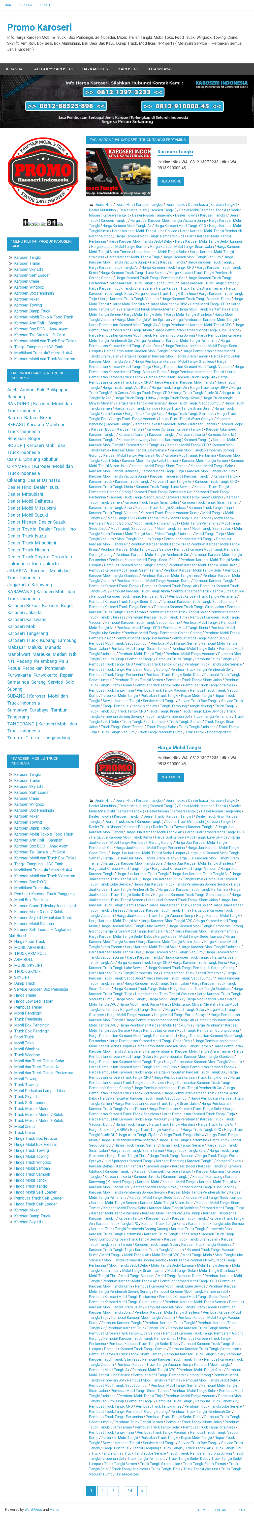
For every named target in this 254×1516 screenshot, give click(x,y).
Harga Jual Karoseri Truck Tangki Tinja (158, 910)
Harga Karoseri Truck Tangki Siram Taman (189, 288)
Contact (26, 5)
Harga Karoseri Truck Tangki (210, 262)
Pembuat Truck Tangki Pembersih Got (201, 669)
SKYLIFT (22, 977)
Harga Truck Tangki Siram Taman (137, 1151)
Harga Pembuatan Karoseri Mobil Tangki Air (123, 325)
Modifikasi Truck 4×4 (32, 888)
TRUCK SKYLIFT (28, 971)
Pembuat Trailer (28, 1007)
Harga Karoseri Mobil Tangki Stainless (211, 947)
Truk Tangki (195, 732)
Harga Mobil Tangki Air (129, 304)
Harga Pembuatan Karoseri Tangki (197, 372)
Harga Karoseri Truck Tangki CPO (168, 267)
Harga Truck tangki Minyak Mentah (128, 1140)
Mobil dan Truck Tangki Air (37, 1067)
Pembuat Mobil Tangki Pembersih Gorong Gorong (163, 633)
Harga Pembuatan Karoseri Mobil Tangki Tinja (125, 1062)
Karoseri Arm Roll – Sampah (38, 323)
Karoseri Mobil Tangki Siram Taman (159, 466)
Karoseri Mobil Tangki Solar (211, 466)
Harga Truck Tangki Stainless (191, 414)
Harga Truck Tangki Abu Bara (126, 388)
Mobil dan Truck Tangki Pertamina (43, 1072)
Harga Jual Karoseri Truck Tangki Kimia (172, 879)
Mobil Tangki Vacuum (138, 1276)
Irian (36, 564)
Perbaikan (32, 668)
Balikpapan (57, 390)
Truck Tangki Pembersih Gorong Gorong (200, 1453)
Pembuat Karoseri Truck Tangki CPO (136, 1328)
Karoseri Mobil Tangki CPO (188, 445)
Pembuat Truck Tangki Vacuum (162, 690)
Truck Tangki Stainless (197, 727)
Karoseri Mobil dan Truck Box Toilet (45, 341)
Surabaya (39, 710)
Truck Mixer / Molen (31, 1108)
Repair (66, 675)
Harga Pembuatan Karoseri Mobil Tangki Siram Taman (165, 356)
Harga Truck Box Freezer (35, 1138)
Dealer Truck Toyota (28, 557)
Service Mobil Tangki (159, 701)
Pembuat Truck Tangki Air (216, 659)
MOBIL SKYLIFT (28, 965)
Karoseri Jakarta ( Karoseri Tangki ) (162, 1177)
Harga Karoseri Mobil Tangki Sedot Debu (140, 241)
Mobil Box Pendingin (31, 899)
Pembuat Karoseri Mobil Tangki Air (130, 1281)
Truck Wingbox (27, 1055)
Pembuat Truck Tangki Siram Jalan (194, 680)
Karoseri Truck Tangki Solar (110, 508)
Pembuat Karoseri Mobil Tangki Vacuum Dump (153, 581)
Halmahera (18, 564)
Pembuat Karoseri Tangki (213, 581)
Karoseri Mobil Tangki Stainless (114, 471)
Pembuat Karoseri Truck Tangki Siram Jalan (189, 607)
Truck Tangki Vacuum (117, 732)
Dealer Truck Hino (57, 529)
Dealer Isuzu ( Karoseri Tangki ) (212, 205)
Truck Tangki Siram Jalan (160, 1464)
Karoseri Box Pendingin (34, 293)
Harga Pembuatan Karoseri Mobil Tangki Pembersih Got (133, 1036)
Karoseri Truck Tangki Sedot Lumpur (194, 497)
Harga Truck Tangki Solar (145, 414)
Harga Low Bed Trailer (33, 1001)
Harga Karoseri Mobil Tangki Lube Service (144, 231)
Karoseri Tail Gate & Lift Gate (39, 335)
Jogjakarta (18, 584)
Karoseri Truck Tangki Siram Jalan (152, 502)
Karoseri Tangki (175, 152)
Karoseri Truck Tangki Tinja (210, 508)
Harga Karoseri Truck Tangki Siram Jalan (121, 288)
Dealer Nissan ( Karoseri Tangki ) (172, 811)
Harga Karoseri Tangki (167, 262)
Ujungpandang (55, 738)
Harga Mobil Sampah (32, 1168)
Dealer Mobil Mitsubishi (31, 508)
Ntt (10, 661)
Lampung (67, 640)
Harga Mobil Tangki (179, 748)
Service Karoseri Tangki (121, 701)
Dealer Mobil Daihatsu (30, 501)
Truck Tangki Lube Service (202, 711)
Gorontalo (62, 557)
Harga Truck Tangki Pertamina (140, 403)
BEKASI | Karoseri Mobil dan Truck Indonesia (36, 428)
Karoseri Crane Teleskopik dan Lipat (45, 905)
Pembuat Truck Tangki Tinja (111, 690)
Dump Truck (24, 983)
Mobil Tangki (212, 513)
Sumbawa (17, 710)
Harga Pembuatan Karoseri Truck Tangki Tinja (198, 1114)
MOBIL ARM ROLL (30, 947)
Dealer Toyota (21, 529)
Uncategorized (219, 732)
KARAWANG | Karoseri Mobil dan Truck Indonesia (41, 595)
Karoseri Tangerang (27, 633)
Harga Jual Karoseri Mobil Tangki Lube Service (191, 837)
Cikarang (16, 480)
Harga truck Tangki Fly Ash (138, 1135)
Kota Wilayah (160, 69)
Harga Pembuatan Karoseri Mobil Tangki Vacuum (193, 367)
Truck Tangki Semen (185, 722)
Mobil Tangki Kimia (152, 518)
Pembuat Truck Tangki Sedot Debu (173, 675)
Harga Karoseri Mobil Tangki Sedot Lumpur (208, 241)
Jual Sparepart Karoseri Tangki (128, 1161)
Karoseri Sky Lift (28, 269)
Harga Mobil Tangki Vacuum (129, 1015)
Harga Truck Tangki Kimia (179, 398)
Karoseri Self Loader (32, 275)
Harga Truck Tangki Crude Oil (196, 393)
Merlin (54, 1510)
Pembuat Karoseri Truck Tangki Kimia (140, 591)
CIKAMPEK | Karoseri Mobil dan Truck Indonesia (40, 470)
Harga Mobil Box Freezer (35, 1144)
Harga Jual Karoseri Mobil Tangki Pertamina (150, 848)
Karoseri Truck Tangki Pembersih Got (163, 492)
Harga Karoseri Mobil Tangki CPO (180, 226)
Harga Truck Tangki (131, 1124)
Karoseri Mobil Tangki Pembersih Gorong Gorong (127, 1192)
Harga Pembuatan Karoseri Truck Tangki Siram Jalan (157, 1104)
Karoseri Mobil (224, 440)
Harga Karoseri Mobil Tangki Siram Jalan (182, 247)
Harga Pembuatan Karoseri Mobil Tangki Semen (142, 351)
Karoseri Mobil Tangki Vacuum (211, 471)
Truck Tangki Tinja (165, 1469)
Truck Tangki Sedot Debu (188, 1459)
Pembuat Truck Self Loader (38, 1198)
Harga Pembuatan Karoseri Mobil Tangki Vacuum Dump (133, 1067)
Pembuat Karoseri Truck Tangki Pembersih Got (128, 596)
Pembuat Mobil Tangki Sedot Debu (199, 638)
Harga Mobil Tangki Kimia (139, 1004)
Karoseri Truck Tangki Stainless (160, 508)
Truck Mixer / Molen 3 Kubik (38, 1120)
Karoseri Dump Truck (32, 311)
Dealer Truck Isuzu (26, 536)
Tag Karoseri (95, 69)
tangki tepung (201, 706)
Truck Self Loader (30, 1102)
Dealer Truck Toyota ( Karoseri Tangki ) (184, 827)
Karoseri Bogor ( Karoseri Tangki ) (117, 429)
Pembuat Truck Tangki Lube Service (213, 664)
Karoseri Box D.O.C (30, 882)
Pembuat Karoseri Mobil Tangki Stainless (167, 1312)
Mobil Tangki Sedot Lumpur (132, 529)
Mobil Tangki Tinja (209, 534)
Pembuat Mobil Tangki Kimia (185, 628)
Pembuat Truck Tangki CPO (111, 664)
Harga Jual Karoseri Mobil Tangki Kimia (121, 837)
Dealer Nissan (21, 522)
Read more (170, 181)
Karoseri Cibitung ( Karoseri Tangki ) (175, 429)
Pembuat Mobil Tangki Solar (194, 649)
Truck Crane (24, 1132)
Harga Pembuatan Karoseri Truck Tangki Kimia (190, 1077)
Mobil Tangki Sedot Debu (128, 1265)
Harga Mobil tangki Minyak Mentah (148, 309)
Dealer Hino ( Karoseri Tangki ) (139, 205)
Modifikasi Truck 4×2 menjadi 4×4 (43, 353)
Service (55, 682)
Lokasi (45, 5)
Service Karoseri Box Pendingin (41, 989)
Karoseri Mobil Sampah (34, 923)
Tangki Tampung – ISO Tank (38, 347)
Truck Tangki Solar (161, 727)
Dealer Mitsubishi (103, 210)
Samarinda (18, 682)
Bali (40, 390)
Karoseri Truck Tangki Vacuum (113, 513)
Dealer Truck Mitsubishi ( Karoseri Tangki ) (199, 822)
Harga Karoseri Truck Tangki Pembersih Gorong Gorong (191, 968)
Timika (32, 738)
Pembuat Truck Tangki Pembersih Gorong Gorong (128, 669)
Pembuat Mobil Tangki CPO (138, 628)
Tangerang (18, 717)
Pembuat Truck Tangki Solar (157, 685)
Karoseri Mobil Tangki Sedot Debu (156, 1198)
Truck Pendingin (28, 1019)
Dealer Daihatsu (43, 480)
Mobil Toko (24, 1043)
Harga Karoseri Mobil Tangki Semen (119, 247)
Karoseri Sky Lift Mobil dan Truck (43, 917)
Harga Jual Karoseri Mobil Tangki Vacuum (185, 869)
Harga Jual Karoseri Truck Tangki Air (200, 874)
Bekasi (47, 417)
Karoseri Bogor (231, 424)
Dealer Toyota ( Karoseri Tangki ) (201, 215)
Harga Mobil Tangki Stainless (189, 314)
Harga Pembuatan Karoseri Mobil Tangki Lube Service (197, 330)
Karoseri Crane (26, 281)
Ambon (27, 390)
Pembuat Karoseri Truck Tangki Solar (178, 612)
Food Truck (24, 1037)
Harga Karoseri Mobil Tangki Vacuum (192, 257)
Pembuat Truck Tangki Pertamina (116, 675)
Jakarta (51, 564)
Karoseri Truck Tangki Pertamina (115, 1234)
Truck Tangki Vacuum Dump (160, 732)
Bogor (34, 438)
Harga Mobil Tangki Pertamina (202, 309)
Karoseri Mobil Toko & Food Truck (43, 317)
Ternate (15, 738)
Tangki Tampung (173, 706)
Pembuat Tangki (140, 659)
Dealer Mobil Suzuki (27, 515)
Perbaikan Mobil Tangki (119, 696)
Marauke (41, 654)
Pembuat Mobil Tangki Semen (174, 643)
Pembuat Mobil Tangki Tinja (141, 654)
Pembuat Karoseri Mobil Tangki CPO (159, 544)
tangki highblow (144, 706)
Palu (63, 661)
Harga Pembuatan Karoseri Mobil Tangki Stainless (174, 361)
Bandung (16, 397)
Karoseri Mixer (26, 299)
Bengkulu (16, 438)
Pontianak (55, 668)
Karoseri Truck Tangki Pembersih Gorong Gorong (129, 1229)
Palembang (45, 661)
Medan (60, 654)
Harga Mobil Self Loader (35, 1192)
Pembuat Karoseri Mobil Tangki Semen (135, 565)
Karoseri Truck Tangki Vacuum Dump (170, 513)
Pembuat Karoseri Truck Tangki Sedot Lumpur (198, 602)
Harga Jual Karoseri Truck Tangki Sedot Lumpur (191, 895)
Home (9, 5)
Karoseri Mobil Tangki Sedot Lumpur (150, 461)
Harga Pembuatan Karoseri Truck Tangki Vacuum (128, 1119)
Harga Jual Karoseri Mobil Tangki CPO (214, 832)
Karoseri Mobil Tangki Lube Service (139, 450)
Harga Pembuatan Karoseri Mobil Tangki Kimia (156, 1025)
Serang (38, 682)
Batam (31, 417)
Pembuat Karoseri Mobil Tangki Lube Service (136, 549)
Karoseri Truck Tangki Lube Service (163, 487)
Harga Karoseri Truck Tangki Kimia (200, 963)
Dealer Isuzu (175, 205)
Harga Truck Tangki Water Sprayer (186, 419)
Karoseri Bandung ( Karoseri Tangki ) (185, 1161)
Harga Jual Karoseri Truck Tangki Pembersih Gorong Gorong (181, 884)
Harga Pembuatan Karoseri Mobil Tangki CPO (196, 325)
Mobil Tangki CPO (121, 518)
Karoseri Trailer (27, 263)
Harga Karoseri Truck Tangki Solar (140, 989)
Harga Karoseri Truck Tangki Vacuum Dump (196, 299)
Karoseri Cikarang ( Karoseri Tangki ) (147, 435)
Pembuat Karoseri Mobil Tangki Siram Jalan (203, 565)
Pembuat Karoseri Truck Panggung (44, 894)
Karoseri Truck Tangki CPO (216, 482)
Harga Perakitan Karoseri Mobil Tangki (184, 382)
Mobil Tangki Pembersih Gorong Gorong (135, 1260)
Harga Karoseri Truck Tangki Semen (208, 283)
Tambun (59, 710)
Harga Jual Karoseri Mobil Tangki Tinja (119, 869)
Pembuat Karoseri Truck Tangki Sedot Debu (124, 602)
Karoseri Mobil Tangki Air (145, 445)
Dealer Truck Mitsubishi (31, 543)
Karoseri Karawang (133, 440)
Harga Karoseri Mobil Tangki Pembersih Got (150, 236)
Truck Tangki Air (102, 711)
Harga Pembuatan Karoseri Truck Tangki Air (180, 377)
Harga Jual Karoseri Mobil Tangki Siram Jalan (138, 858)
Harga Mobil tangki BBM (168, 304)
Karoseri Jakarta (192, 435)
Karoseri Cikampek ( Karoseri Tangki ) (163, 1171)
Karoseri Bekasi (147, 424)
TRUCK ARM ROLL (30, 953)
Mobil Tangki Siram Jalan (211, 529)
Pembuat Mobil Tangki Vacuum (190, 654)
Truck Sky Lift (26, 1096)
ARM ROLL (23, 959)
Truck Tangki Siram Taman (122, 727)
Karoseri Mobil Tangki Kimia (155, 1187)
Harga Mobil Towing (31, 1156)
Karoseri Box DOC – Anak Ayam (41, 329)
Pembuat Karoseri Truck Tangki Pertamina (203, 596)
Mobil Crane (24, 1126)
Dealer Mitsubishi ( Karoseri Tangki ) (148, 210)
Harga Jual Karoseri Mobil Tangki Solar (133, 863)
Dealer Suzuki (52, 522)
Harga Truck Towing (31, 1150)
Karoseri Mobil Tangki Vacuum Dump (118, 476)
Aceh (12, 390)
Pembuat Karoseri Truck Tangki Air (169, 586)
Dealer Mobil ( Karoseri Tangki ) (203, 210)
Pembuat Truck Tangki (174, 659)
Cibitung (31, 459)
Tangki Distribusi (116, 706)
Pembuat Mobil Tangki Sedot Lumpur (118, 643)
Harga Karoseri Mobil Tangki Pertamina (205, 931)
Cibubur (50, 459)
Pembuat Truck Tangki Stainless (209, 685)
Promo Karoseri (39, 27)
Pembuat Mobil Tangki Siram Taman (140, 649)
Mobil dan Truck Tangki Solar (39, 1061)
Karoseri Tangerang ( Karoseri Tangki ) (180, 476)
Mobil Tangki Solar (139, 534)
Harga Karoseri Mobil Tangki (218, 916)
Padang (24, 661)
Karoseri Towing (28, 305)
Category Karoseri (52, 69)
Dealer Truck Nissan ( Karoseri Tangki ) (119, 827)
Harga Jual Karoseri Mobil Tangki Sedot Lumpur (148, 853)
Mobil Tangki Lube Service (190, 518)
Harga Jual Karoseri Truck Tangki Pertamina (193, 890)
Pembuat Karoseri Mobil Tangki (188, 539)
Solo (69, 682)
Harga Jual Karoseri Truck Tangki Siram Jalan (182, 900)
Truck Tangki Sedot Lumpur (144, 722)
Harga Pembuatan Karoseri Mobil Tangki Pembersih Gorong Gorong (142, 335)
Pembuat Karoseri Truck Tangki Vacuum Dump (142, 622)
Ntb (73, 654)
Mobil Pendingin (28, 1013)
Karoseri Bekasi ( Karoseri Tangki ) (190, 424)
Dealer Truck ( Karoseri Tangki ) (168, 816)
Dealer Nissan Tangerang (152, 215)
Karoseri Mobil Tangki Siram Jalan (166, 1203)
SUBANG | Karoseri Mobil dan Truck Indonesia (37, 699)
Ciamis (14, 459)
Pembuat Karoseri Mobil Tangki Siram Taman (125, 570)
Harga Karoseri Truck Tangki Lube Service (133, 273)
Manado (53, 647)
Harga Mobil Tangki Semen (141, 1010)
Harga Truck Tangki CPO (150, 393)
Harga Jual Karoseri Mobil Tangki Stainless (200, 863)
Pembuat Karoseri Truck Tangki (114, 586)
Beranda (13, 69)
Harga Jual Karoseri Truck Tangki (143, 874)
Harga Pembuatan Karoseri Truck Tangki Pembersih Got (178, 1088)
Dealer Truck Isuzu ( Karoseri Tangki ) (134, 822)
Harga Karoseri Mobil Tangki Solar (160, 252)
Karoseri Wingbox (29, 287)
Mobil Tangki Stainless (174, 534)
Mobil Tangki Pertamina (200, 523)
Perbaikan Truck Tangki (159, 696)
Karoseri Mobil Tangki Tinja (163, 471)
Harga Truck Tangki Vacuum (133, 419)
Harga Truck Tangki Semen (136, 1145)
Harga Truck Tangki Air (169, 388)
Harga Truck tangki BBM (209, 388)
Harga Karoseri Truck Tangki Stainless (165, 294)
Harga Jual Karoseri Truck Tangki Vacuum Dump (155, 916)
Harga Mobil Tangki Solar (143, 314)
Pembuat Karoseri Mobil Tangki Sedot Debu (143, 560)
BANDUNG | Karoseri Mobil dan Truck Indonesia (39, 407)
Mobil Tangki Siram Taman (143, 1271)
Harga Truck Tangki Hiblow (136, 398)
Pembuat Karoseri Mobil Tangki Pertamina (122, 1297)
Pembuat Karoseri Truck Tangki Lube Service (208, 591)
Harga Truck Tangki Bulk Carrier (155, 1130)
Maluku (35, 647)
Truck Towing (26, 1084)
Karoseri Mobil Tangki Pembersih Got (132, 455)
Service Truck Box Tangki (198, 701)
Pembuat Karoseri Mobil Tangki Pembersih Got (153, 555)
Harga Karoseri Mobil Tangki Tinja (133, 257)
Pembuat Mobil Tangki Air (109, 1370)
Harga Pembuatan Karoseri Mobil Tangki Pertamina (177, 341)
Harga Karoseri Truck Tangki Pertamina (192, 973)
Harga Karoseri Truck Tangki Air (114, 267)
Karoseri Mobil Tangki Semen (205, 461)
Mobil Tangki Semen (173, 529)
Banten (14, 417)
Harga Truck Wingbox (32, 1162)
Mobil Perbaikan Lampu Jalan (39, 1090)
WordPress (33, 1510)
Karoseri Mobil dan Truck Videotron (44, 359)
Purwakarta (19, 675)
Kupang (47, 640)
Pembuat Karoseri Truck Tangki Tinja (157, 617)
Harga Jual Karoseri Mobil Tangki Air (154, 832)
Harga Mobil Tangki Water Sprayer (143, 320)
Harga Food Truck (29, 941)
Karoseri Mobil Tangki (106, 445)
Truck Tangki (225, 706)
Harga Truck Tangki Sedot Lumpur (195, 403)
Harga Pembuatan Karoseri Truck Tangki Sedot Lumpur (144, 1098)
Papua (13, 668)
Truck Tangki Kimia (164, 711)
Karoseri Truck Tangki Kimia (111, 487)
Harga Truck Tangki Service (136, 408)
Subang (14, 689)
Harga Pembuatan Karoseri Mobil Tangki (205, 320)
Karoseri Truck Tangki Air (172, 482)
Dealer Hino (104, 205)
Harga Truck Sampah (32, 1174)
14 (129, 1490)
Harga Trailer (25, 995)
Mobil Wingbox (27, 1049)
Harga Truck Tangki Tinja (127, 1156)
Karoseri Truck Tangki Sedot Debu (136, 497)
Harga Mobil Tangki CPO (209, 304)
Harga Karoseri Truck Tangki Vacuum (129, 299)
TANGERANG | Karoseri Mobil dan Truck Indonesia (42, 727)
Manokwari (18, 654)
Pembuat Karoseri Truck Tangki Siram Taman (125, 1354)
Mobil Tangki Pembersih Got (156, 523)
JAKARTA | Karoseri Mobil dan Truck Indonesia (38, 574)
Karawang (41, 584)
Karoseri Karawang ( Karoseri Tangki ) (180, 440)
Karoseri (128, 69)
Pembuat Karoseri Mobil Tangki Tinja (171, 576)
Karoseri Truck (100, 482)
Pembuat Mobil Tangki (200, 622)
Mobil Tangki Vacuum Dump (139, 539)
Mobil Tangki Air (136, 1255)
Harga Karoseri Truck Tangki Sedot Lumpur (143, 283)
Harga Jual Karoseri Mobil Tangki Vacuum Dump (168, 221)
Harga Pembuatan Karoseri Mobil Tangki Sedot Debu (150, 1041)
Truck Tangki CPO (132, 711)
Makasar (16, 647)
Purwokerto (45, 675)
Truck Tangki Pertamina (212, 716)
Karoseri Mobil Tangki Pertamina (190, 455)
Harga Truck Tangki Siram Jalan (186, 408)
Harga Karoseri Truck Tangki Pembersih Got (150, 278)
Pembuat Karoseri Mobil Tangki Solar (193, 570)
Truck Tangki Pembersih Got (167, 716)
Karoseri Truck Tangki (132, 482)
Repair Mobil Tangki (196, 696)
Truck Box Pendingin (32, 1031)
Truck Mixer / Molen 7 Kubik (38, 1114)
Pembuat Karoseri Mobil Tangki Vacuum (143, 1318)
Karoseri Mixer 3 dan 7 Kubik (38, 911)
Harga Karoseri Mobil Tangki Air (127, 226)
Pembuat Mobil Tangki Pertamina (142, 638)
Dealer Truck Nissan (28, 550)
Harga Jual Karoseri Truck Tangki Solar (179, 905)
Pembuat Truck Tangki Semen (139, 680)
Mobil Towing (25, 1078)
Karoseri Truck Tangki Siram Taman (210, 502)
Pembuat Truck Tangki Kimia (159, 664)
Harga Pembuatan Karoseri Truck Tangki (121, 1072)
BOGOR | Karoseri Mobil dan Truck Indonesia (36, 449)
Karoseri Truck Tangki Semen (138, 1239)
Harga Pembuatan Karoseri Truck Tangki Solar (185, 1109)
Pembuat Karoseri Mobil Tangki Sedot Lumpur (125, 1302)
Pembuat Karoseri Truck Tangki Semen (120, 607)
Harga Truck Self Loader (35, 1204)
